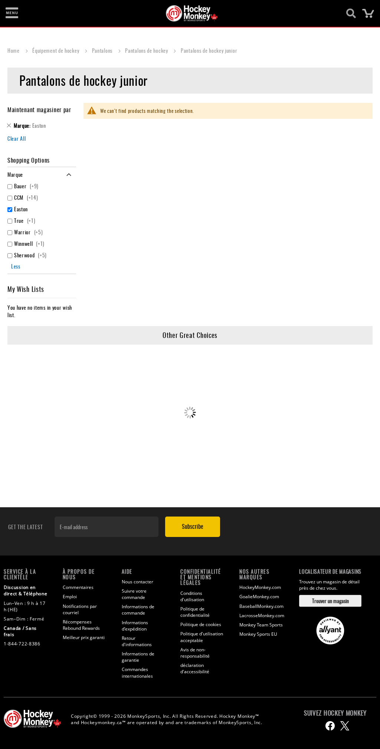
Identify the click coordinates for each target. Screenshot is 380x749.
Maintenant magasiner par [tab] (39, 109)
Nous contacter (137, 582)
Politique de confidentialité (195, 612)
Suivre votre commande (134, 594)
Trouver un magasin (330, 601)
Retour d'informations (137, 641)
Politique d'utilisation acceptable (201, 637)
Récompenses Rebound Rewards (81, 625)
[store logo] (186, 13)
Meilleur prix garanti (84, 637)
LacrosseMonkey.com (261, 615)
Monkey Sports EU (258, 634)
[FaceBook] (330, 725)
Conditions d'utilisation (192, 596)
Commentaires (78, 587)
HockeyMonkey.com (260, 587)
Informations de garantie (138, 657)
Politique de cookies (200, 624)
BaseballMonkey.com (261, 606)
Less (15, 266)
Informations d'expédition (135, 625)
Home (14, 50)
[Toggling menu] (12, 13)
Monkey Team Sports (261, 625)
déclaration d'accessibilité (194, 668)
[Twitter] (344, 725)
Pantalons (103, 50)
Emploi (70, 596)
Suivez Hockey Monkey (335, 713)
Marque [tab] (15, 174)
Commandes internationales (137, 672)
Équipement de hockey (56, 50)
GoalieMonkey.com (259, 596)
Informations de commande (138, 609)
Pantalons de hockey (147, 50)
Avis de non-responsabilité (195, 653)
